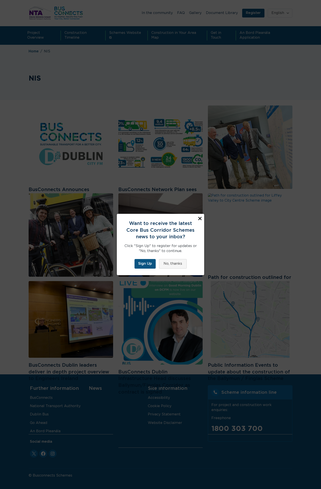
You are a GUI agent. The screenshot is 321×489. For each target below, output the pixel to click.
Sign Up (145, 263)
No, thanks (173, 263)
